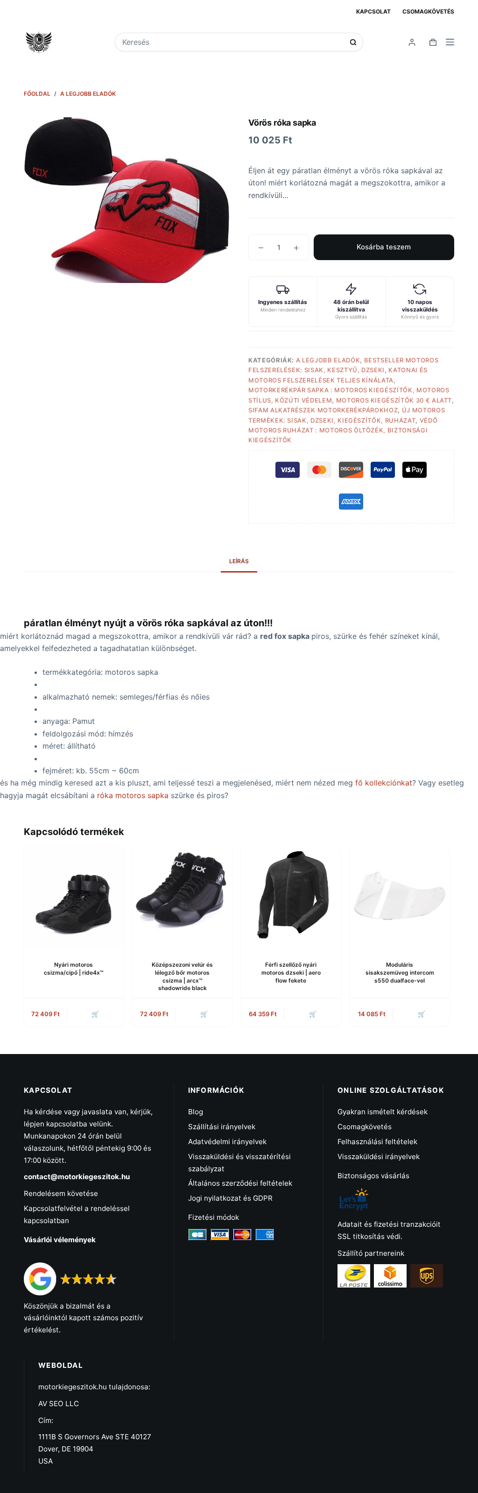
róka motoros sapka (134, 795)
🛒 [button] (421, 1014)
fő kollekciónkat (383, 782)
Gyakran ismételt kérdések (382, 1111)
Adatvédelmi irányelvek (227, 1141)
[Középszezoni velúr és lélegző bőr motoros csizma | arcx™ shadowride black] (182, 896)
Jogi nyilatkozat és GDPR (230, 1198)
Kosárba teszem (384, 246)
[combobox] (233, 42)
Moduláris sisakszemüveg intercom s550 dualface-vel (400, 972)
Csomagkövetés (428, 11)
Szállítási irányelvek (221, 1126)
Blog (195, 1111)
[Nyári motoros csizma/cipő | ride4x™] (73, 896)
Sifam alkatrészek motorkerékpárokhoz (323, 410)
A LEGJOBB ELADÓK (328, 360)
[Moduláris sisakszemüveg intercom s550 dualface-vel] (400, 896)
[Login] (411, 42)
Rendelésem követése (61, 1193)
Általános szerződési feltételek (240, 1183)
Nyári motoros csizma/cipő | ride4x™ (74, 968)
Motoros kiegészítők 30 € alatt (394, 400)
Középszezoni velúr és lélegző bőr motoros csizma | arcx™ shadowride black (182, 976)
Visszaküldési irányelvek (378, 1156)
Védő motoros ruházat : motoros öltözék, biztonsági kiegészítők (342, 430)
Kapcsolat (373, 11)
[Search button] (353, 42)
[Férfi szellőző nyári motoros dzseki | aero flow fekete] (291, 896)
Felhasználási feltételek (377, 1141)
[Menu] (450, 42)
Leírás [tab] (239, 561)
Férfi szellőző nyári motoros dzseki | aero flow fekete (291, 972)
